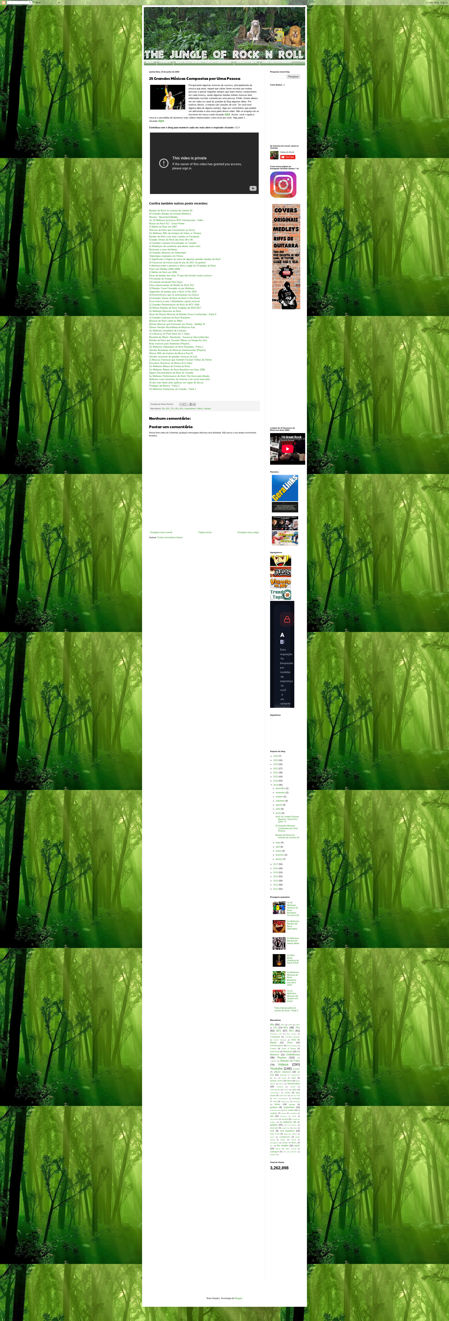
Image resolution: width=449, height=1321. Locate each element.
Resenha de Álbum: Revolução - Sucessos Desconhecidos (179, 337)
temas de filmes (289, 1143)
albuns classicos (282, 1072)
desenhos (283, 1095)
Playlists (281, 1057)
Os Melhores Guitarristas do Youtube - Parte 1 (172, 389)
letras (284, 1113)
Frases (273, 1048)
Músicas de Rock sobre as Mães (166, 320)
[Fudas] (280, 576)
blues (281, 1084)
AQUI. (161, 121)
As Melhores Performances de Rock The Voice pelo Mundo (179, 376)
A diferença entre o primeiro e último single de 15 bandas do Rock (182, 265)
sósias (293, 1140)
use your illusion (290, 1152)
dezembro (281, 788)
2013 (276, 880)
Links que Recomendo (277, 62)
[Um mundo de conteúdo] (280, 565)
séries (282, 1140)
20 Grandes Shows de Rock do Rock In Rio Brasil (174, 298)
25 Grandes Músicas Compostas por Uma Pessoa (286, 828)
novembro (281, 792)
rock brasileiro (287, 1131)
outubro (280, 796)
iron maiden (289, 1110)
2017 (276, 864)
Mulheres (287, 1051)
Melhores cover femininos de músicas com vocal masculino (179, 379)
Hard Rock (275, 1051)
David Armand (280, 1040)
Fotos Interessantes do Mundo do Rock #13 (171, 285)
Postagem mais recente (161, 532)
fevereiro (280, 855)
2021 (276, 772)
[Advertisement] (204, 521)
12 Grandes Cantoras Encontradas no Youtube (172, 243)
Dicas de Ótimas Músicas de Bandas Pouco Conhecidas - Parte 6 (182, 314)
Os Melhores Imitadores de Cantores (167, 330)
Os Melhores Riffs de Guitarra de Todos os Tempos (175, 233)
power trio (286, 1128)
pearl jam (274, 1128)
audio (284, 1078)
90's (181, 408)
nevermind (274, 1119)
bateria (289, 1081)
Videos (200, 408)
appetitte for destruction (290, 1075)
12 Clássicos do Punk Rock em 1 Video (169, 333)
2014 (276, 876)
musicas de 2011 (288, 1116)
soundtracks (284, 1137)
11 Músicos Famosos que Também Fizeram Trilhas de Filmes (180, 359)
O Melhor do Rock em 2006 (163, 272)
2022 (276, 768)
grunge (292, 1104)
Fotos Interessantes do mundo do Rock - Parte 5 (286, 1009)
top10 (297, 1145)
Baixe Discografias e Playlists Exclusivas (203, 62)
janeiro (279, 859)
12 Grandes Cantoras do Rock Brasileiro (169, 317)
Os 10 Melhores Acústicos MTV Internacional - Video (176, 220)
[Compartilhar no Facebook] (191, 404)
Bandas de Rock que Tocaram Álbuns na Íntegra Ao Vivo (178, 340)
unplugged (274, 1152)
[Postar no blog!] (184, 404)
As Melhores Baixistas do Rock (165, 311)
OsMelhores (293, 1054)
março (279, 851)
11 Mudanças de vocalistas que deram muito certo (174, 246)
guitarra (273, 1107)
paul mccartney (290, 1125)
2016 (276, 868)
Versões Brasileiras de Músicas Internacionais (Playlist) (177, 350)
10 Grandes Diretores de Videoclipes (167, 252)
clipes (294, 1090)
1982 (282, 1025)
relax (295, 1128)
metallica (293, 1113)
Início (150, 62)
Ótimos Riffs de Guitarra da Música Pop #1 (171, 353)
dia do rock (295, 1095)
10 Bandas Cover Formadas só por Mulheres (172, 288)
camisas (280, 1087)
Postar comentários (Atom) (170, 537)
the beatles (282, 1145)
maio (278, 842)
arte (275, 1078)
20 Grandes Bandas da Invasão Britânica (170, 213)
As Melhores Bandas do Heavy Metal (293, 941)
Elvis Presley (292, 1046)
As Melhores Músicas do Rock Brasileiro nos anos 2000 (293, 978)
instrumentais (275, 1110)
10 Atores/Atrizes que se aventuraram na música (174, 295)
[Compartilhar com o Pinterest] (194, 404)
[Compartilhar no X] (187, 404)
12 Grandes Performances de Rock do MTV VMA (174, 304)
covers (287, 1093)
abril (278, 847)
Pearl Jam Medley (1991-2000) (164, 269)
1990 (290, 1025)
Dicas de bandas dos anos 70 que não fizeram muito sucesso (180, 275)
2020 (276, 776)
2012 (276, 885)
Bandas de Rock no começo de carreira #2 (170, 210)
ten (271, 1146)
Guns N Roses (289, 1048)
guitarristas (289, 1107)
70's (172, 408)
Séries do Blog (246, 62)
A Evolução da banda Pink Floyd (165, 282)
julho (278, 809)
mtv (271, 1116)
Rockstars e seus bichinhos (163, 249)
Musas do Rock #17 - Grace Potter (167, 223)
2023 (276, 764)
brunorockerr (294, 1083)
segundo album (290, 1134)
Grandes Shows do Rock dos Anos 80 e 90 (171, 239)
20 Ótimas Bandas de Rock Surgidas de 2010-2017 (175, 308)
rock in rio (274, 1134)
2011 (276, 889)
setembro (280, 801)
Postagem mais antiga (248, 532)
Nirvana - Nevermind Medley (163, 217)
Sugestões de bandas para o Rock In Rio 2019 (172, 291)
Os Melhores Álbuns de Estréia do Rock (169, 366)
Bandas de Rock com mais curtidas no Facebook (174, 236)
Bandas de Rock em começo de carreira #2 (287, 836)
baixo (293, 1078)
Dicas (290, 1042)
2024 (276, 760)
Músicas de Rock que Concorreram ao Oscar (172, 230)
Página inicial (205, 532)
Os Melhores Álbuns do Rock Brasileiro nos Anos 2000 (177, 369)
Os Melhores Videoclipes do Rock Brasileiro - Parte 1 (176, 346)
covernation (275, 1093)
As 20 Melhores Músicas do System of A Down (292, 996)
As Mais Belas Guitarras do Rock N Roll (293, 959)
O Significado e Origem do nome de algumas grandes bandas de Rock (185, 259)
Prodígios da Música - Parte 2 (164, 385)
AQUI (237, 127)
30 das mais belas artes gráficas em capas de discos (176, 382)
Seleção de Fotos (290, 1060)
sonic (272, 1137)
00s (163, 408)
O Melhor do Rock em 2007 (163, 226)
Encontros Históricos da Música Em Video (170, 363)
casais (292, 1087)
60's (168, 408)
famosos (296, 1101)
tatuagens (274, 1143)
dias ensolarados (280, 1098)
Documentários (276, 1046)
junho (279, 813)
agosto (279, 805)
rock (272, 1131)
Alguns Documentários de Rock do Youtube (171, 372)
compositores (190, 408)
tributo (277, 1149)
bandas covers (276, 1081)
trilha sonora (291, 1149)
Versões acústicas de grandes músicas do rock (173, 356)
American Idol (276, 1034)
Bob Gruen (292, 1034)
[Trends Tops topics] (280, 599)
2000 (298, 1025)
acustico (296, 1069)
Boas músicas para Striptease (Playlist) (169, 343)
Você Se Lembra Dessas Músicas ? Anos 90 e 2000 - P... (287, 819)
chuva (286, 1090)
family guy (285, 1101)
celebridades (275, 1090)
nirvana (285, 1119)
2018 (276, 785)
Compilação (275, 1037)
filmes (277, 1104)
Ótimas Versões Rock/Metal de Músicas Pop (172, 327)
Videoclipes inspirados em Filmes (166, 256)
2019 (276, 781)
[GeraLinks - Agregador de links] (285, 500)
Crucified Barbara (292, 1037)
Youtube (207, 408)
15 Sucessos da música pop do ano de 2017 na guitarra (177, 262)
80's (177, 408)
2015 (276, 872)
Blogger (238, 1298)
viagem (273, 1154)
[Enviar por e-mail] (181, 404)
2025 (276, 756)
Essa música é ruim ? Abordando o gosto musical (174, 301)
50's (275, 1027)
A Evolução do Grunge (160, 278)
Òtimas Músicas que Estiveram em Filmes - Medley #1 (177, 324)
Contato (165, 62)
